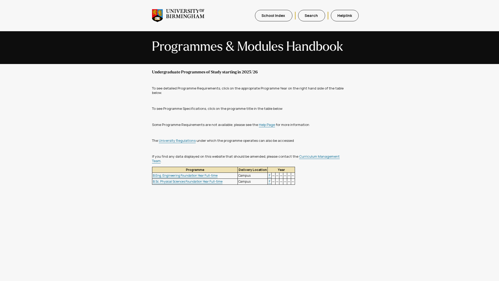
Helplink (344, 15)
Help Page (267, 124)
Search (312, 15)
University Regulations (177, 140)
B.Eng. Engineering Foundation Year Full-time (185, 175)
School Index (273, 15)
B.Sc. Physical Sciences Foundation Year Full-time (187, 181)
